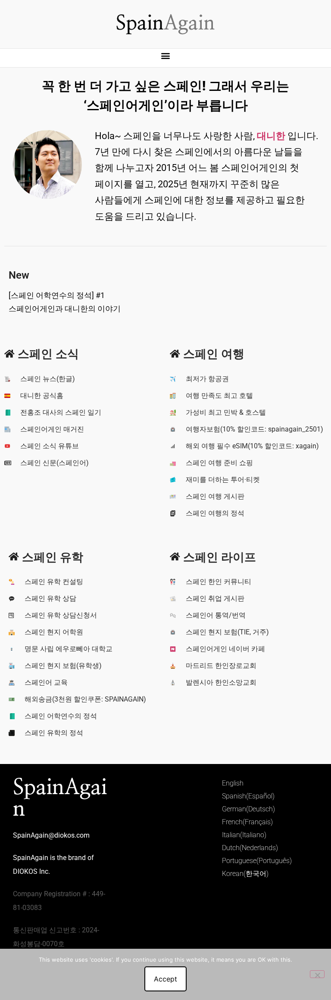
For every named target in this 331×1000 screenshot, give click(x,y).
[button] (166, 56)
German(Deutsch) (248, 809)
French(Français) (247, 822)
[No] (317, 974)
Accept (165, 979)
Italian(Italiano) (244, 835)
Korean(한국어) (245, 874)
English (233, 783)
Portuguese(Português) (257, 861)
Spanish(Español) (248, 796)
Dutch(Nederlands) (250, 848)
